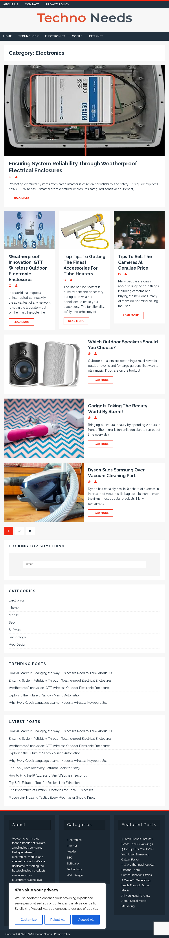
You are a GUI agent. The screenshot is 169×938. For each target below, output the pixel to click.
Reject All (57, 919)
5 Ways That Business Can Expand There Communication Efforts (138, 870)
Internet (96, 36)
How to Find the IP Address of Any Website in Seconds (48, 775)
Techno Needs (43, 934)
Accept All (86, 919)
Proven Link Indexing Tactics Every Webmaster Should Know (52, 797)
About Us (10, 4)
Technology (28, 36)
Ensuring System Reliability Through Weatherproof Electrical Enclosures (60, 680)
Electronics (55, 36)
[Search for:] (84, 564)
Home (7, 36)
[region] (57, 906)
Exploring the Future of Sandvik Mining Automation (45, 695)
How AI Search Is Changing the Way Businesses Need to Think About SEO (61, 673)
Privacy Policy (57, 4)
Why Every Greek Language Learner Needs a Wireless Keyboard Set (58, 702)
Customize (29, 919)
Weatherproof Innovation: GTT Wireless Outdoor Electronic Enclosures (28, 268)
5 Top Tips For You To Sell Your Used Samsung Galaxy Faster (137, 854)
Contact (32, 4)
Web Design (17, 644)
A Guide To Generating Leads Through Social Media (136, 885)
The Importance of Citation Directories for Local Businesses (51, 790)
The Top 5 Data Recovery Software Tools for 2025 (44, 768)
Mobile (77, 36)
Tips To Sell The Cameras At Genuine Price (135, 262)
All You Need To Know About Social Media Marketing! (135, 901)
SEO (12, 622)
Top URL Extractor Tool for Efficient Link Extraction (44, 783)
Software (15, 630)
